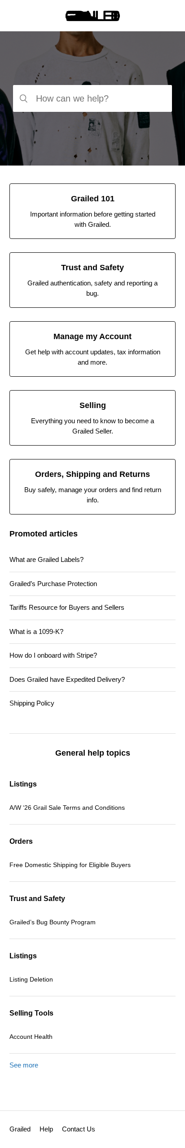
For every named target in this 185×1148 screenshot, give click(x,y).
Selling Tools (31, 1013)
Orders (21, 841)
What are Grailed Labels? (46, 559)
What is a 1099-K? (36, 631)
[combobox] (92, 98)
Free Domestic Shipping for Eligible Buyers (70, 864)
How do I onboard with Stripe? (53, 655)
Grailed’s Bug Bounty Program (52, 922)
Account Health (31, 1036)
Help (46, 1129)
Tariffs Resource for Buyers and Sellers (66, 607)
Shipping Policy (31, 703)
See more (23, 1065)
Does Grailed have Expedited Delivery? (67, 679)
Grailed (20, 1129)
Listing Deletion (31, 979)
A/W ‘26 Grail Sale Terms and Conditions (67, 807)
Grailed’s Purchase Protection (53, 583)
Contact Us (78, 1129)
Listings (23, 784)
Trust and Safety (37, 898)
